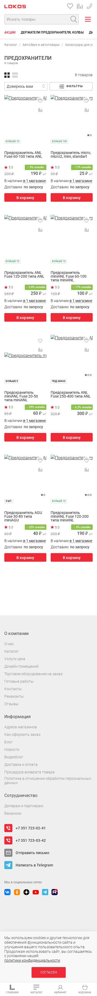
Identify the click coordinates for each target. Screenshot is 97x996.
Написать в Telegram (34, 865)
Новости (11, 749)
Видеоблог (13, 757)
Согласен (48, 972)
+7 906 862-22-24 (89, 5)
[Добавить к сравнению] (40, 110)
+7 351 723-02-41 (31, 828)
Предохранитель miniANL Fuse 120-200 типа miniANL (70, 516)
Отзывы (11, 704)
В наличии (25, 181)
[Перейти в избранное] (70, 6)
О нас (9, 644)
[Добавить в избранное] (40, 101)
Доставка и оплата (21, 764)
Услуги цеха (14, 659)
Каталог (10, 45)
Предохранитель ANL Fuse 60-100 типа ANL (23, 155)
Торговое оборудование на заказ (33, 674)
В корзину (25, 198)
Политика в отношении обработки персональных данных (47, 780)
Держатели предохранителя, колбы (52, 32)
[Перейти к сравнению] (80, 6)
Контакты (13, 689)
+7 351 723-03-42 (31, 840)
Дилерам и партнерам (23, 806)
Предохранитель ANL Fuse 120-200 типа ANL (24, 274)
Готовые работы (19, 681)
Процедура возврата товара (29, 772)
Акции (9, 32)
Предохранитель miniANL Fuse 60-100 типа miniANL (68, 276)
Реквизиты (14, 696)
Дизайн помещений (21, 666)
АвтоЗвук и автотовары (41, 45)
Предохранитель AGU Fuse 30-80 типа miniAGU (23, 516)
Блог (8, 742)
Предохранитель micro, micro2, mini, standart (71, 155)
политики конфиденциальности (32, 960)
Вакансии (12, 813)
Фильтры (74, 86)
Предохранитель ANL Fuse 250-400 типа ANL (71, 394)
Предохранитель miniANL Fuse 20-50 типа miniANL (21, 396)
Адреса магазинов (20, 727)
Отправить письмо (32, 853)
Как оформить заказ (22, 734)
